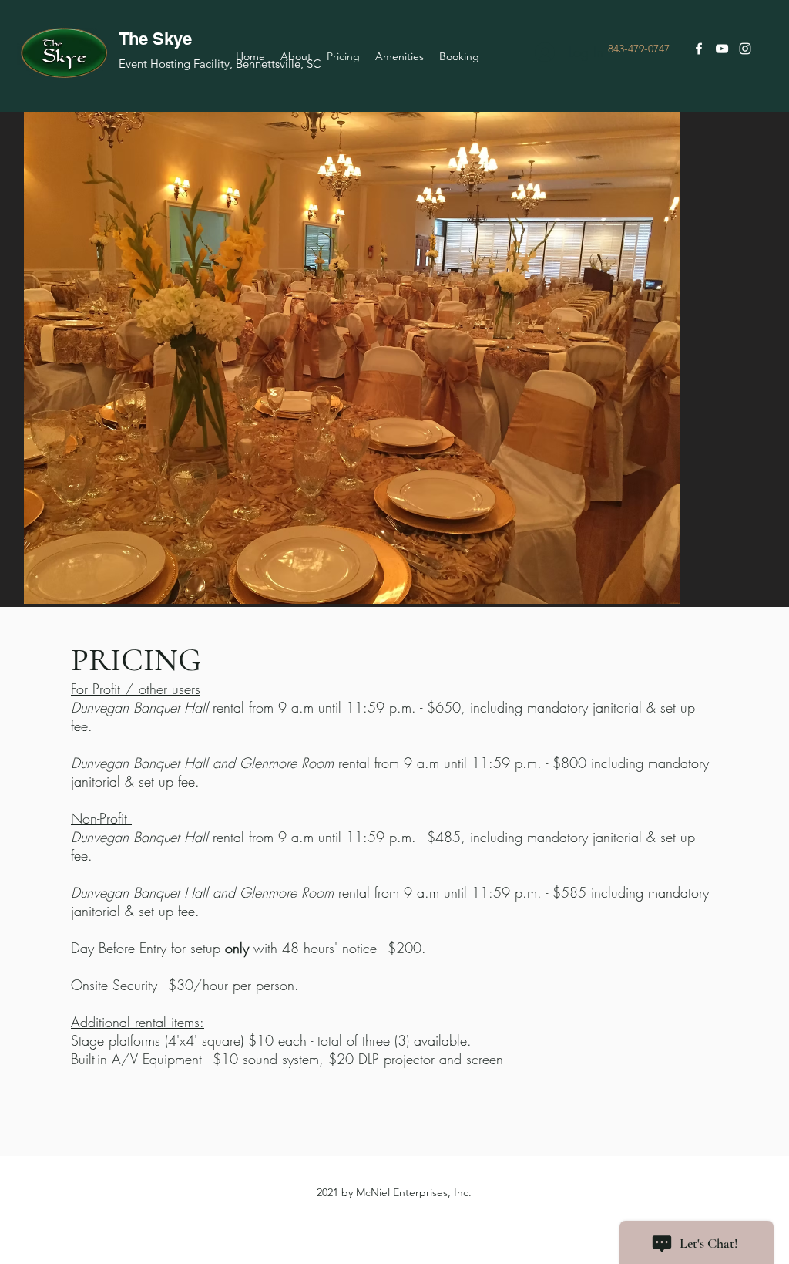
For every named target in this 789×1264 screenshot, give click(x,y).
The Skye (155, 39)
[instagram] (745, 48)
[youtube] (722, 48)
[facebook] (699, 48)
